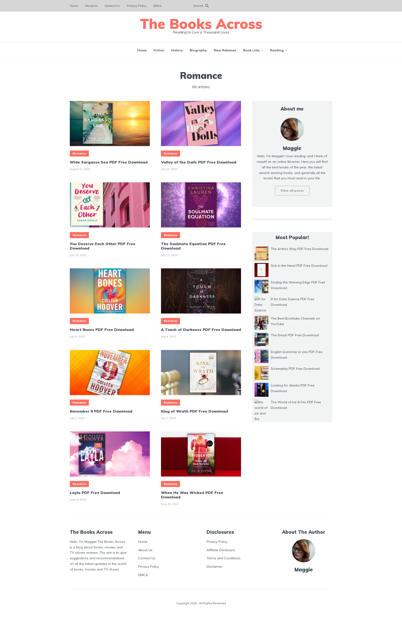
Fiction (159, 50)
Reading (277, 50)
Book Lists (251, 50)
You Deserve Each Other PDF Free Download (102, 246)
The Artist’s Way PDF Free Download (299, 249)
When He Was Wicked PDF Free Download (192, 494)
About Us (91, 5)
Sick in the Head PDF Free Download (299, 265)
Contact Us (112, 5)
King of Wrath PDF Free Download (194, 411)
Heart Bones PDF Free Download (102, 329)
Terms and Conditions (224, 558)
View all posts (292, 190)
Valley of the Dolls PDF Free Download (198, 162)
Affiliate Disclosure (221, 550)
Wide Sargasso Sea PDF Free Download (109, 162)
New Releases (225, 50)
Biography (198, 50)
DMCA (157, 5)
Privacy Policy (136, 5)
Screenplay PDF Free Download (295, 369)
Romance (79, 153)
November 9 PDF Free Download (101, 411)
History (177, 50)
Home (74, 5)
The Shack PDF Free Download (295, 335)
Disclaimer (214, 566)
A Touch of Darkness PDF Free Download (201, 329)
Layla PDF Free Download (95, 492)
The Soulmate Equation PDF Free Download (193, 246)
